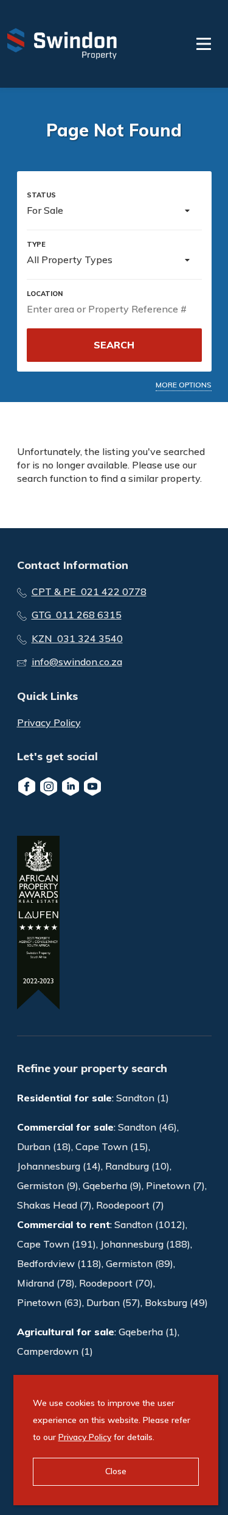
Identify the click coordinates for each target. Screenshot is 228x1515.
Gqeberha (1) (148, 1332)
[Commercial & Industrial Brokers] (62, 43)
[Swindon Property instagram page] (48, 786)
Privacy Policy (49, 722)
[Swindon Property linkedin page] (70, 786)
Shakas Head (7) (54, 1205)
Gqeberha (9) (112, 1185)
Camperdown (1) (55, 1351)
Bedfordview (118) (59, 1263)
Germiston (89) (139, 1263)
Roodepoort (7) (130, 1205)
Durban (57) (113, 1302)
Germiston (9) (47, 1185)
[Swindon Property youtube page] (92, 786)
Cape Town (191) (56, 1244)
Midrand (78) (46, 1283)
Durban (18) (44, 1146)
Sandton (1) (142, 1098)
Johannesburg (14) (59, 1166)
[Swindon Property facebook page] (26, 786)
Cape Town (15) (111, 1146)
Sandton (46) (147, 1127)
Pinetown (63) (49, 1302)
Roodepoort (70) (116, 1283)
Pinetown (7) (175, 1185)
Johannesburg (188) (145, 1244)
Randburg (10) (137, 1166)
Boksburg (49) (176, 1302)
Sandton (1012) (149, 1224)
